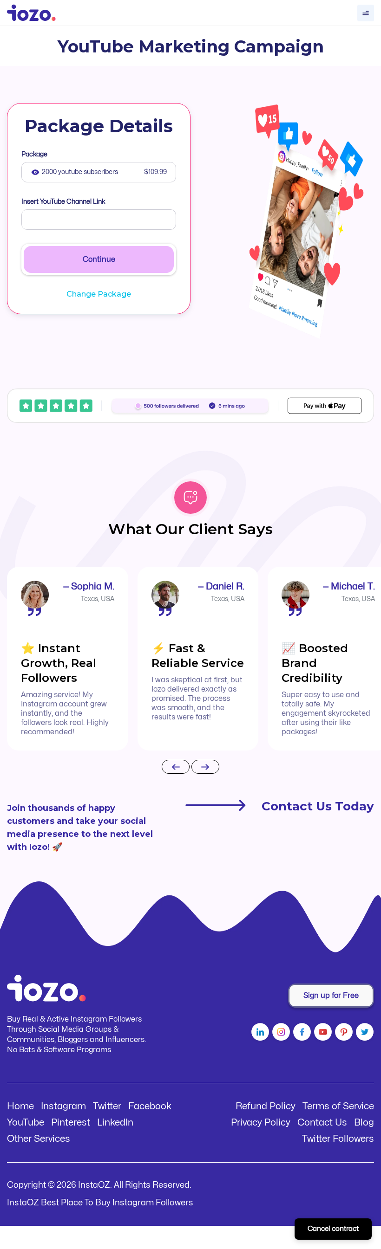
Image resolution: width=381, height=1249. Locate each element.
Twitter (107, 1106)
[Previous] (176, 768)
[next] (205, 768)
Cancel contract (333, 1228)
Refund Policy (266, 1106)
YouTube (25, 1122)
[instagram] (279, 1033)
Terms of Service (338, 1106)
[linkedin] (259, 1033)
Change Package (98, 294)
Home (20, 1106)
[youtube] (321, 1033)
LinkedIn (115, 1122)
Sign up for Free (331, 995)
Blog (364, 1122)
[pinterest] (342, 1033)
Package (34, 154)
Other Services (38, 1138)
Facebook (149, 1106)
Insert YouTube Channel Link (63, 202)
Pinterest (70, 1122)
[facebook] (300, 1033)
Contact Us (322, 1122)
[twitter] (363, 1033)
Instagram (63, 1106)
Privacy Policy (260, 1122)
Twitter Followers (338, 1138)
